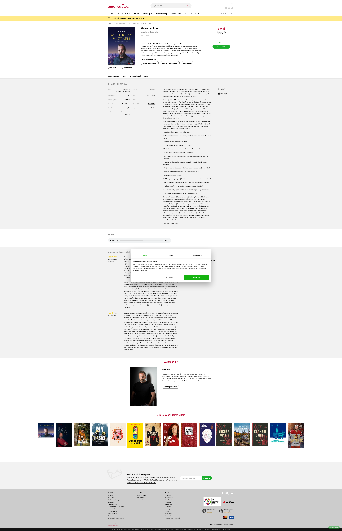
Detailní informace (113, 76)
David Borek (145, 36)
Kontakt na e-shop (141, 495)
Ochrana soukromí (113, 516)
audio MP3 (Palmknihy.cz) (169, 63)
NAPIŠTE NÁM (334, 527)
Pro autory (168, 502)
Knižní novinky (112, 509)
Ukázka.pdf (222, 94)
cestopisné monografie (123, 91)
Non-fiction (136, 23)
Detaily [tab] (171, 255)
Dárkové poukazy (112, 511)
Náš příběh (168, 495)
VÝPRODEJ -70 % (176, 14)
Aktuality (110, 495)
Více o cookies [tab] (197, 255)
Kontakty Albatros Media (143, 500)
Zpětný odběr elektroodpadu (116, 518)
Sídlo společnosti (141, 497)
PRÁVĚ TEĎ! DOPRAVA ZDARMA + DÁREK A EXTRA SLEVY (129, 18)
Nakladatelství (169, 497)
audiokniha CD (187, 63)
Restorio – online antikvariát (172, 518)
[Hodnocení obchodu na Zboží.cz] (227, 501)
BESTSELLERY (126, 14)
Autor (146, 76)
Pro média (168, 506)
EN (232, 4)
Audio (124, 76)
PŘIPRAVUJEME (147, 14)
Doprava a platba (112, 504)
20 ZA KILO (188, 14)
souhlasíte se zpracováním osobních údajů (141, 482)
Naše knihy (115, 14)
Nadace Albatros (169, 516)
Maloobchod (168, 500)
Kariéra (167, 511)
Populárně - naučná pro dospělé (122, 23)
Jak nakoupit (111, 502)
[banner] (118, 4)
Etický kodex (168, 513)
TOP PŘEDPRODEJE (162, 14)
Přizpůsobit (169, 277)
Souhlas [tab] (144, 255)
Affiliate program (112, 513)
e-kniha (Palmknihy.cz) (149, 63)
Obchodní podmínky (113, 500)
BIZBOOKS (151, 104)
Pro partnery (168, 504)
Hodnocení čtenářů (135, 76)
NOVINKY (136, 14)
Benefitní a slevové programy (116, 506)
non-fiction (126, 89)
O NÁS (197, 14)
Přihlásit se (206, 478)
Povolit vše (196, 277)
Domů (109, 23)
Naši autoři (111, 497)
